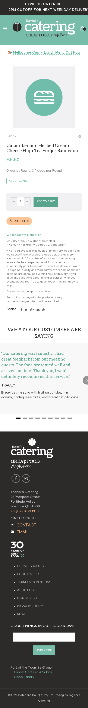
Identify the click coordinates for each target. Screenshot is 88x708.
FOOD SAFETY (28, 574)
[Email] (38, 310)
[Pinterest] (43, 310)
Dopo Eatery (24, 677)
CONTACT (27, 525)
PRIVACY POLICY (30, 607)
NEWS (21, 614)
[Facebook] (21, 310)
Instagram (26, 478)
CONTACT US (27, 598)
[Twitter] (26, 310)
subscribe (44, 650)
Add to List (22, 221)
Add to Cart (46, 201)
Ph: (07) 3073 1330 (25, 512)
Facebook (16, 478)
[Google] (32, 310)
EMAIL (22, 532)
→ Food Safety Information (23, 235)
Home (10, 136)
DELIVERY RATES (30, 566)
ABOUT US (25, 590)
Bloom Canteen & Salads (33, 673)
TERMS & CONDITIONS (34, 583)
